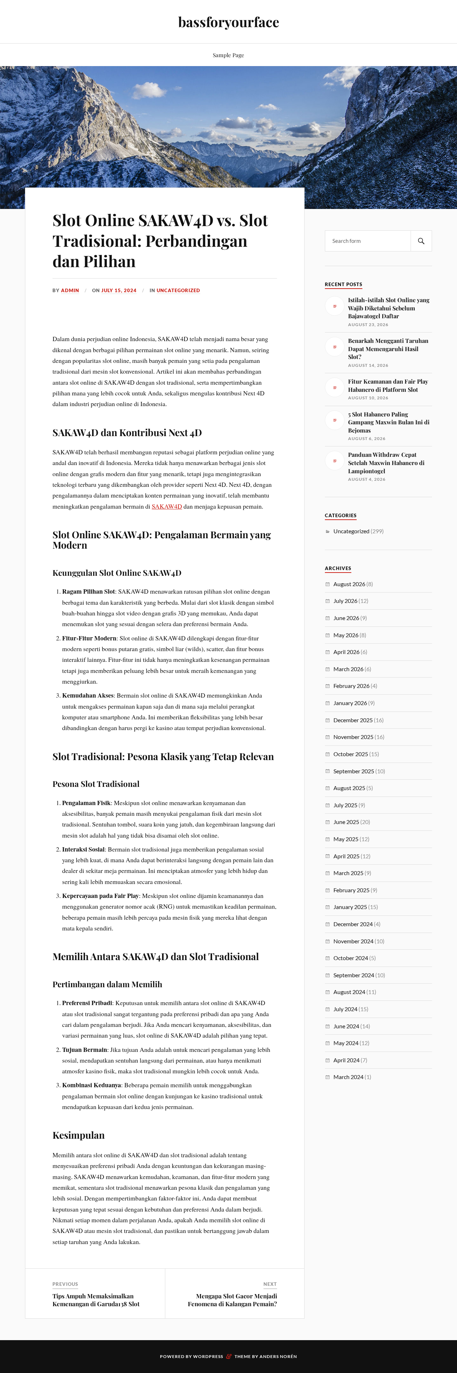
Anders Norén (278, 1356)
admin (70, 290)
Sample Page (228, 55)
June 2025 (346, 821)
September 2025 (353, 771)
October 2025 (350, 753)
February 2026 (351, 685)
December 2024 (353, 923)
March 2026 (348, 668)
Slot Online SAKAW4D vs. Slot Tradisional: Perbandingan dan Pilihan (160, 240)
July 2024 (345, 1008)
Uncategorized (178, 290)
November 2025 (353, 736)
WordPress (208, 1356)
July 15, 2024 (119, 290)
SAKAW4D (167, 506)
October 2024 (350, 957)
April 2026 (346, 651)
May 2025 (345, 838)
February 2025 (351, 890)
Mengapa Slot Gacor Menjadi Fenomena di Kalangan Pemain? (232, 1300)
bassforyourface (228, 22)
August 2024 (349, 991)
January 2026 (350, 702)
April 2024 (346, 1060)
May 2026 (345, 634)
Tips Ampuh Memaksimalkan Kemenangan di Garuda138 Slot (96, 1300)
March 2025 (348, 872)
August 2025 (349, 787)
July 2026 (345, 600)
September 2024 (353, 975)
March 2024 (348, 1076)
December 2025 (353, 720)
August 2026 (349, 583)
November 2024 (353, 941)
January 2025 (350, 906)
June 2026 (346, 617)
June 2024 (346, 1026)
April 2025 (346, 856)
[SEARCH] (421, 240)
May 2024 (345, 1042)
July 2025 (345, 805)
